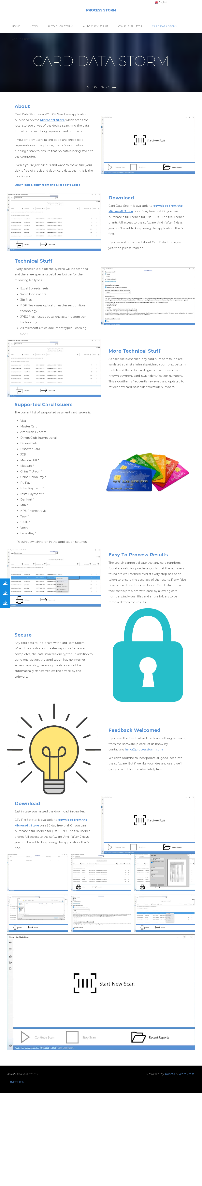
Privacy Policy (16, 1081)
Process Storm (101, 10)
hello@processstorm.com (144, 749)
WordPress (186, 1074)
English (162, 2)
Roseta (169, 1074)
